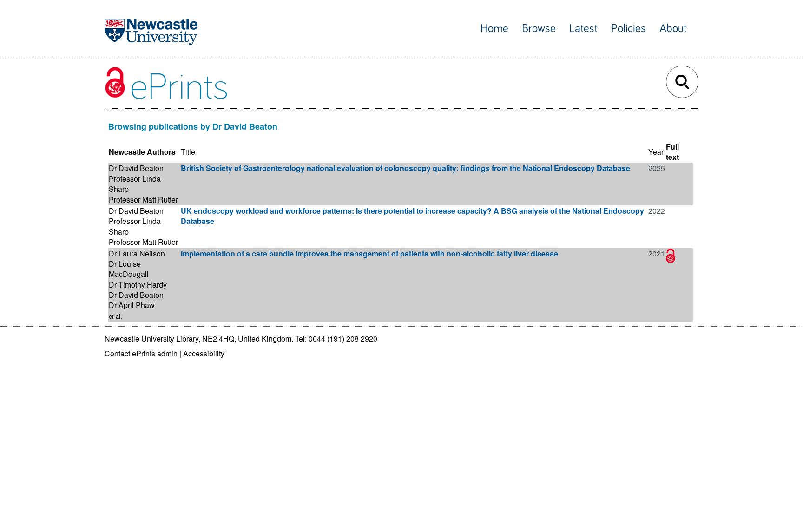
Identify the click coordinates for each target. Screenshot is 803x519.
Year (656, 151)
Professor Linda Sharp (135, 183)
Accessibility (203, 353)
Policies (628, 28)
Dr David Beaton (136, 168)
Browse (539, 28)
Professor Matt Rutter (143, 199)
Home (494, 28)
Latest (583, 28)
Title (188, 151)
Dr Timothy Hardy (138, 284)
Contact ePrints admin (141, 353)
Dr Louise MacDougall (129, 268)
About (673, 28)
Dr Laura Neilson (137, 253)
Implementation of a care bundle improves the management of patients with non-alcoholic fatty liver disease (369, 253)
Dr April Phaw (132, 305)
